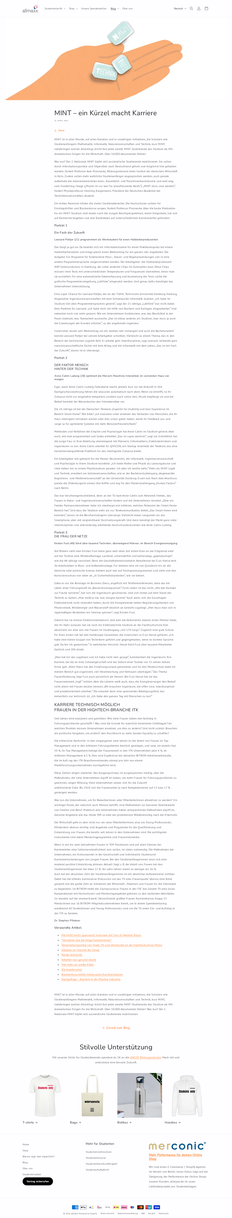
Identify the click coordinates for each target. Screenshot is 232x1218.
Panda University (71, 954)
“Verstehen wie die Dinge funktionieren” (86, 940)
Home (26, 1144)
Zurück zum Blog (118, 1028)
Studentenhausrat (96, 1157)
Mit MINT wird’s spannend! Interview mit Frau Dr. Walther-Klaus (101, 935)
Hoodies (171, 1123)
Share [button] (61, 130)
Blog (25, 1162)
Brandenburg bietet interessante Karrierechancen (92, 974)
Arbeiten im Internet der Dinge (80, 950)
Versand (151, 1213)
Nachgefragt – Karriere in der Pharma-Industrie (91, 979)
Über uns (28, 1168)
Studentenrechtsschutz (99, 1151)
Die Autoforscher (71, 969)
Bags (73, 1123)
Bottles (122, 1123)
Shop (25, 1150)
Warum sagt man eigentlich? (39, 1156)
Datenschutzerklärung (128, 1213)
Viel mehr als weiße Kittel (77, 964)
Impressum (163, 1213)
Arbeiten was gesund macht (78, 959)
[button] (55, 8)
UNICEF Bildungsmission (145, 1057)
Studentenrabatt (32, 1174)
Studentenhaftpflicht (97, 1169)
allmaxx (74, 1213)
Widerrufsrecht (107, 1213)
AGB (143, 1213)
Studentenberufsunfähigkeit (102, 1163)
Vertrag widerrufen (38, 1181)
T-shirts (28, 1123)
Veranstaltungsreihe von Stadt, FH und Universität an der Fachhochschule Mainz (111, 945)
